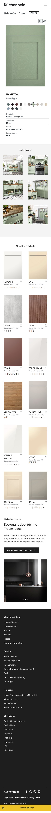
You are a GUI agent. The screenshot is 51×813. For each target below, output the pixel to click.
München (8, 750)
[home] (14, 4)
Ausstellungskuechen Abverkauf (19, 669)
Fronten (22, 13)
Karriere (7, 630)
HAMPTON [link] (34, 13)
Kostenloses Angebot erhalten (19, 550)
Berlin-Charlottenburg (14, 721)
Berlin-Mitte (9, 725)
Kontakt (7, 634)
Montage (8, 681)
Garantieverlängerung (14, 677)
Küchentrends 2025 (13, 707)
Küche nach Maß (12, 660)
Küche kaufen (10, 13)
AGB (38, 797)
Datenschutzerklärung (24, 797)
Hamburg (8, 742)
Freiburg (8, 738)
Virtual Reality (10, 703)
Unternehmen (10, 626)
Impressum (8, 797)
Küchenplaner (10, 665)
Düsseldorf (9, 729)
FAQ (6, 673)
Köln (6, 746)
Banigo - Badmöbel (13, 643)
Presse (7, 639)
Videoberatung (11, 699)
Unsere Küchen (11, 622)
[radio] (40, 21)
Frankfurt (8, 733)
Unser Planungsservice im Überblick (20, 695)
